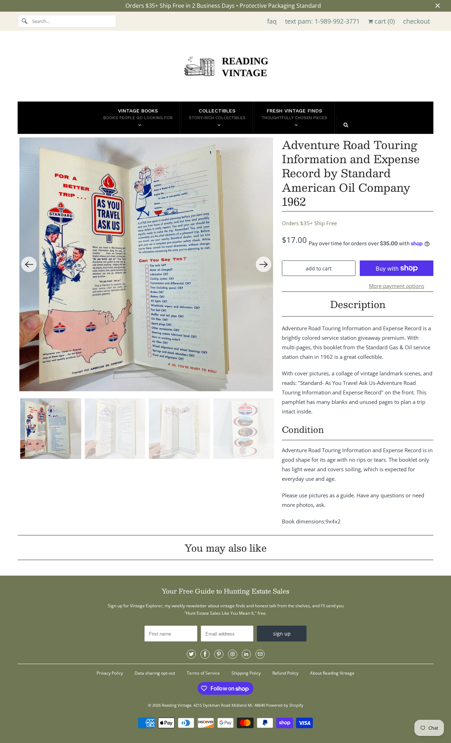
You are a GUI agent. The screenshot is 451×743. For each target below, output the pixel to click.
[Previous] (29, 264)
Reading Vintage (176, 705)
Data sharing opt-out (155, 673)
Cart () (384, 21)
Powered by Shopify (284, 705)
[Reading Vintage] (225, 67)
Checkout (416, 21)
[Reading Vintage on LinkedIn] (246, 654)
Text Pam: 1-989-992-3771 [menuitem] (322, 21)
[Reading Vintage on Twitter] (191, 654)
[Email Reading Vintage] (260, 654)
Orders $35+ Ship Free (309, 223)
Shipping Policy (246, 673)
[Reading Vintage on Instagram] (232, 654)
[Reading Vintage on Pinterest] (218, 654)
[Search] (25, 21)
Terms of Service (203, 673)
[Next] (263, 264)
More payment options (396, 285)
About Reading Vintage (332, 673)
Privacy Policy (110, 673)
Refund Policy (285, 673)
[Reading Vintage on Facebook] (205, 654)
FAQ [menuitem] (272, 21)
